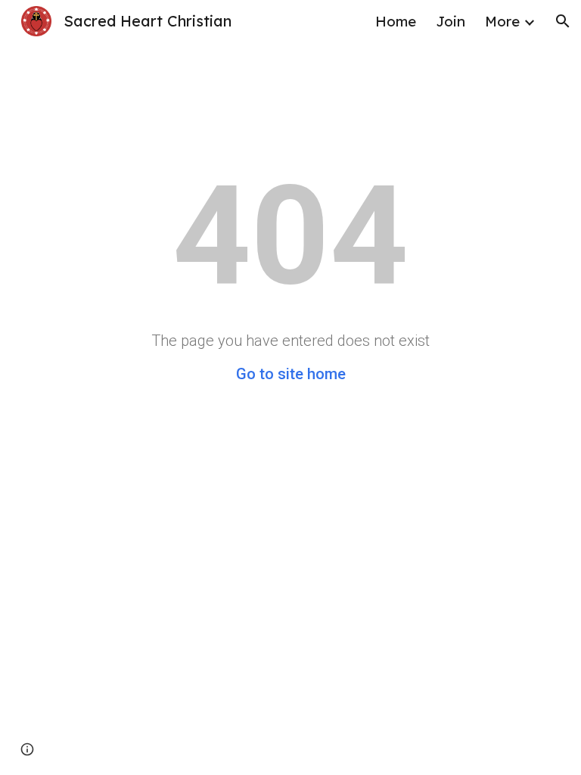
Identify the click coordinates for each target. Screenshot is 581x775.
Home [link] (395, 21)
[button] (563, 21)
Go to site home (291, 374)
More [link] (502, 21)
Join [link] (450, 21)
